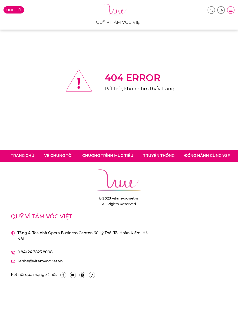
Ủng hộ (13, 10)
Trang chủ (22, 155)
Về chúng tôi (58, 155)
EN (221, 10)
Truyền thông (159, 155)
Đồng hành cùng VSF (207, 155)
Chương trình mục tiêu (107, 155)
